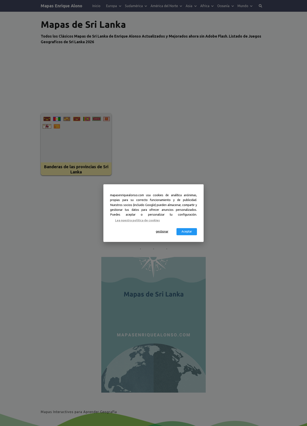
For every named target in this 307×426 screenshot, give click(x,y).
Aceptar (186, 231)
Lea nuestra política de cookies (137, 220)
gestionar (162, 231)
